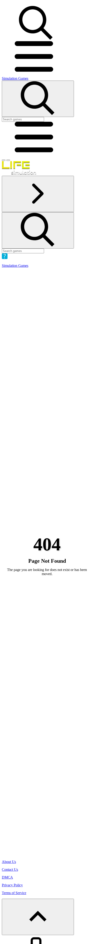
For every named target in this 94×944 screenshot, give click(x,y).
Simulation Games (15, 78)
